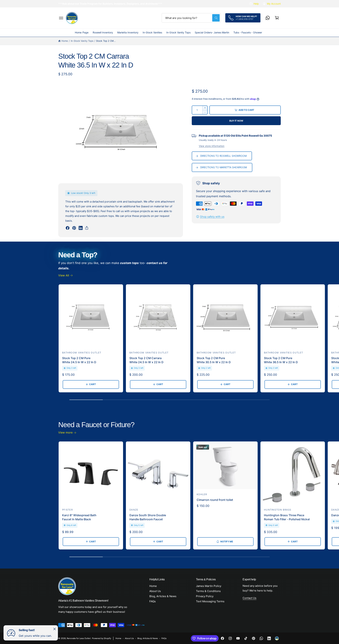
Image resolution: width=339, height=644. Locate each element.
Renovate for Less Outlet (78, 638)
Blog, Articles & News (162, 596)
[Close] (54, 629)
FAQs (152, 601)
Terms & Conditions (208, 591)
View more (65, 432)
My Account (274, 3)
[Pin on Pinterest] (74, 228)
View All (63, 275)
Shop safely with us (212, 216)
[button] (61, 17)
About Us (155, 591)
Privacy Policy (204, 596)
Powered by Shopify (101, 638)
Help (256, 3)
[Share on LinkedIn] (80, 228)
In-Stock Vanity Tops (82, 40)
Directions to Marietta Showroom (223, 167)
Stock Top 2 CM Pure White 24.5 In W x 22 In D (79, 360)
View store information (211, 146)
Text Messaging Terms (210, 601)
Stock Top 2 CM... (106, 40)
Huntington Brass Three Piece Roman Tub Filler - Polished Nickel (287, 517)
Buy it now (236, 120)
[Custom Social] (277, 638)
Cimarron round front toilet (215, 500)
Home (64, 40)
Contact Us (249, 598)
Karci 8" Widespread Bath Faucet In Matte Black (79, 517)
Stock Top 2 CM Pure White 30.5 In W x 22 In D (214, 360)
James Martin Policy (208, 586)
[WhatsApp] (267, 17)
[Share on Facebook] (67, 228)
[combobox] (191, 17)
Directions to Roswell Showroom (223, 155)
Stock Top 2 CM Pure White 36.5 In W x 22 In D (281, 360)
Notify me (226, 541)
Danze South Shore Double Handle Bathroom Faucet (147, 517)
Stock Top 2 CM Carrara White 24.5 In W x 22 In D (146, 360)
